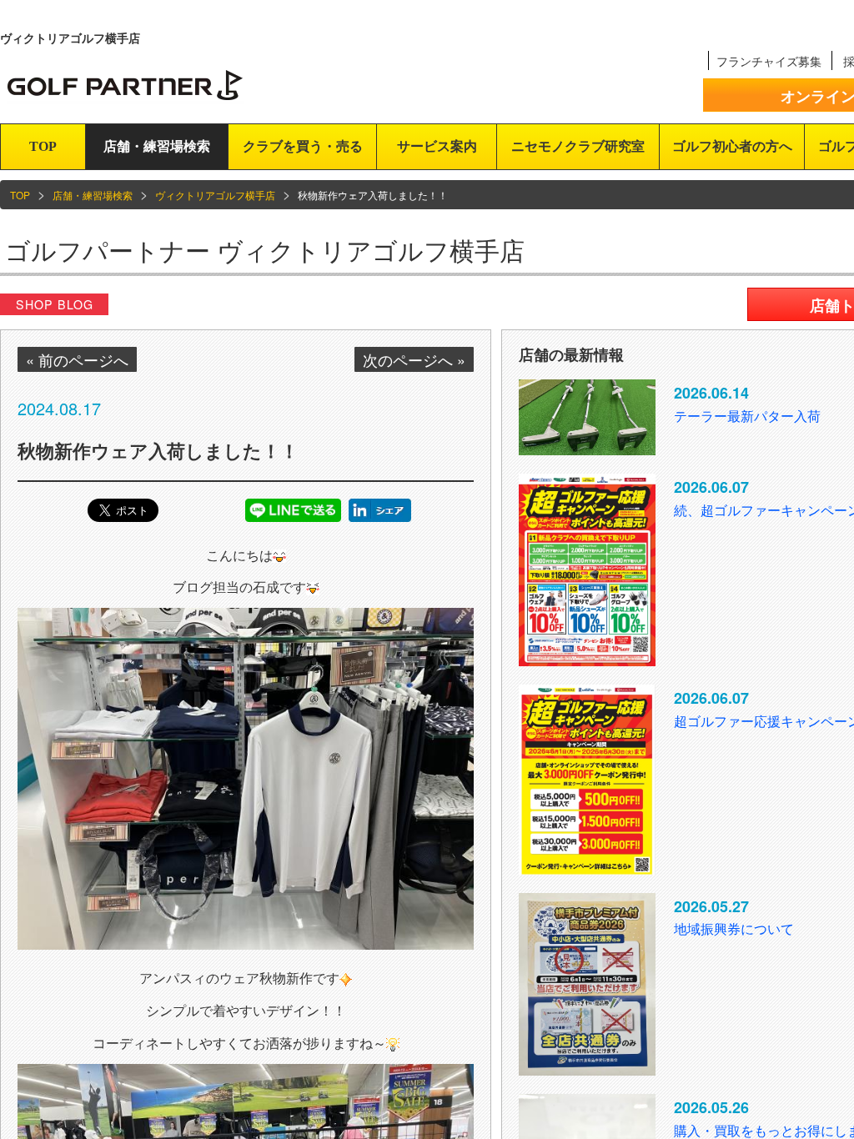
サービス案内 (437, 146)
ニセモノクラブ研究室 (578, 146)
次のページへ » (414, 359)
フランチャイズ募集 (768, 61)
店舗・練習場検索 (156, 146)
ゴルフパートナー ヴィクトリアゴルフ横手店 (265, 250)
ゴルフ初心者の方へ (732, 146)
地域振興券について (734, 928)
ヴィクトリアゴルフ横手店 (215, 195)
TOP (43, 146)
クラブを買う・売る (303, 146)
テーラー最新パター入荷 (747, 415)
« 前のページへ (77, 359)
